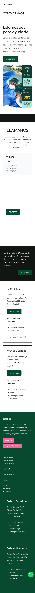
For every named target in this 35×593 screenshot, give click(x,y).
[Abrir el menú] (30, 4)
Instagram (7, 488)
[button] (31, 574)
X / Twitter (7, 491)
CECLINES (7, 4)
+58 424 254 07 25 (13, 206)
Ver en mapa (14, 311)
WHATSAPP (10, 59)
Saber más (10, 235)
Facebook (7, 485)
